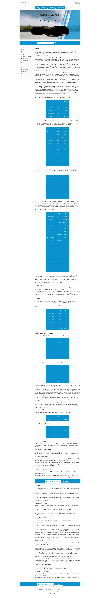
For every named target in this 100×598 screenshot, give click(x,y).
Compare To (52, 7)
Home (37, 7)
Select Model (44, 7)
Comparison (24, 47)
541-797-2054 (78, 3)
